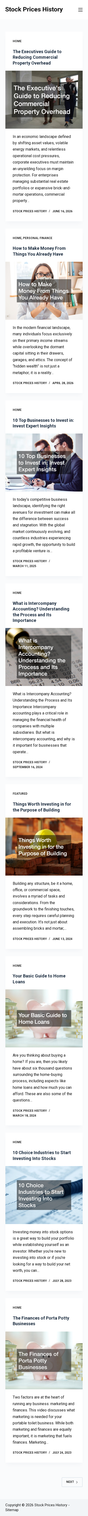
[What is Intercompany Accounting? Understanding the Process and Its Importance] (44, 657)
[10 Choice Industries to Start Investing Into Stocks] (44, 1195)
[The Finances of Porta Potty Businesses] (44, 1361)
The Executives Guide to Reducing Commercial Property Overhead (37, 57)
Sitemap (12, 1510)
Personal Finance (37, 238)
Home (17, 41)
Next (70, 1482)
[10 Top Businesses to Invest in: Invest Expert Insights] (44, 463)
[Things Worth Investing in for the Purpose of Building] (44, 847)
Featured (20, 793)
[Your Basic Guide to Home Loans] (44, 1018)
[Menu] (80, 10)
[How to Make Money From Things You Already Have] (44, 291)
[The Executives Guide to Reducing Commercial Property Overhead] (44, 100)
